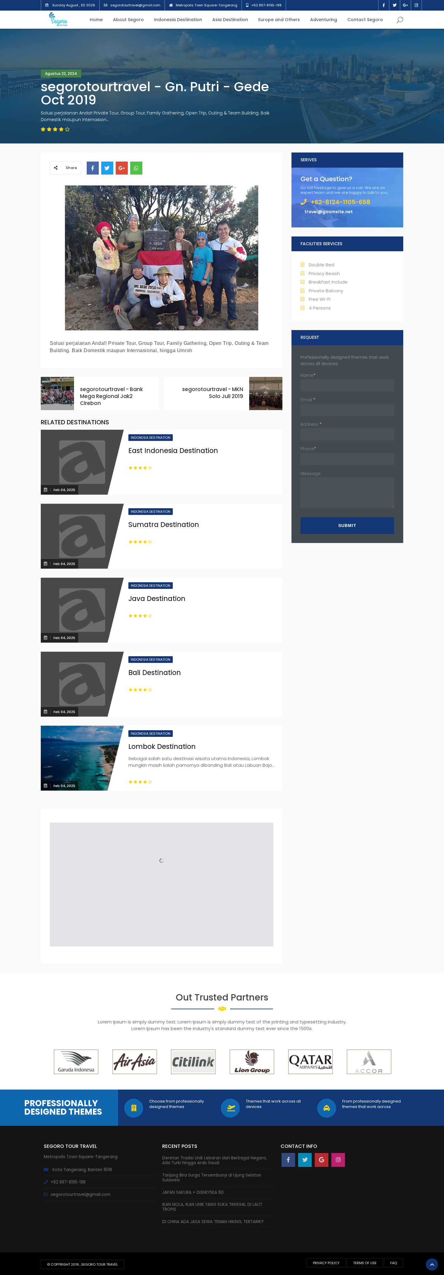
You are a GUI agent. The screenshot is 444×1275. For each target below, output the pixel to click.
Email (308, 400)
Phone (308, 449)
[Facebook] (288, 1160)
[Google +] (321, 1160)
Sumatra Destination (163, 525)
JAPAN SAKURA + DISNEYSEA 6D (193, 1192)
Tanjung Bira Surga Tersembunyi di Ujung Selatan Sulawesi (211, 1177)
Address (311, 424)
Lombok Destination (162, 747)
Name (308, 375)
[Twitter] (305, 1160)
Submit (347, 525)
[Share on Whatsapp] (136, 168)
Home (96, 20)
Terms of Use (365, 1263)
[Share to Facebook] (93, 168)
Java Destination (156, 599)
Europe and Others (279, 20)
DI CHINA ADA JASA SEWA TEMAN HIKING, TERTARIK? (213, 1222)
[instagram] (338, 1160)
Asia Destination (230, 20)
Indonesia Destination (178, 20)
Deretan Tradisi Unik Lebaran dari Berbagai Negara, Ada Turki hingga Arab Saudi (214, 1160)
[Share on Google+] (122, 168)
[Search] (400, 21)
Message (310, 473)
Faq (393, 1263)
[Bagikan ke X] (107, 168)
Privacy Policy (326, 1263)
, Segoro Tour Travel (99, 1264)
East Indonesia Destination (173, 451)
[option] (76, 1062)
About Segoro (128, 20)
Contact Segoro (365, 20)
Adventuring (323, 20)
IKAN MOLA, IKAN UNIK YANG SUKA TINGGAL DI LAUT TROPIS (212, 1207)
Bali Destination (154, 673)
